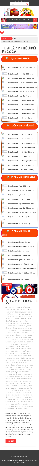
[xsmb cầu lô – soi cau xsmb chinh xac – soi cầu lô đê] (19, 29)
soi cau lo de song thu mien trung (17, 319)
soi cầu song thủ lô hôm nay (15, 370)
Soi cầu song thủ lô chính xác (20, 358)
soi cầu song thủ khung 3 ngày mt (17, 351)
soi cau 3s (25, 314)
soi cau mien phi (11, 330)
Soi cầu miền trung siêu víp (24, 342)
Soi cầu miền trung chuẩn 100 (20, 335)
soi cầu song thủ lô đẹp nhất (22, 367)
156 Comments (22, 409)
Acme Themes (20, 463)
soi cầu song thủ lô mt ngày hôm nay (18, 404)
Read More (11, 441)
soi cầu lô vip (26, 328)
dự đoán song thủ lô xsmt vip (20, 302)
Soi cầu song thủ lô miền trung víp (17, 395)
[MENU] (2, 32)
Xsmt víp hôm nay (7, 284)
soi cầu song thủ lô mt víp (14, 406)
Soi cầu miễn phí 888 (23, 330)
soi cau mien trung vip (13, 344)
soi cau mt (16, 346)
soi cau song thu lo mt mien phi (22, 402)
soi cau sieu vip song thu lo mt (21, 349)
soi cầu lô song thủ (22, 323)
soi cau (18, 314)
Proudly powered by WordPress (12, 460)
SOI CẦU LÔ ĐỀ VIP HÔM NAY (21, 321)
